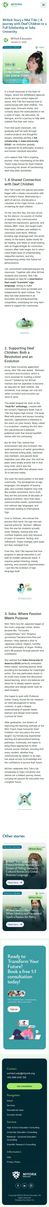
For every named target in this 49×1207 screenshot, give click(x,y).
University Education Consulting (22, 1132)
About (10, 1100)
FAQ (9, 1157)
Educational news (15, 1110)
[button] (43, 5)
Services (11, 1105)
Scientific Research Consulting (21, 1144)
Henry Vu (30, 1200)
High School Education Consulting (23, 1127)
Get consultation (24, 1086)
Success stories (14, 1114)
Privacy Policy (13, 1162)
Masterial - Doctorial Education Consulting (21, 1138)
